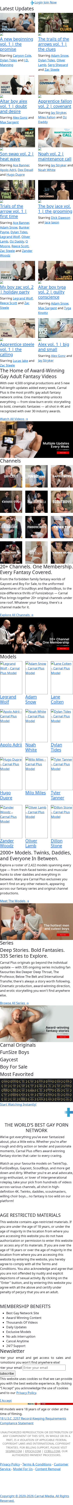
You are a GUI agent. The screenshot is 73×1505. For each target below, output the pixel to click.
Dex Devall (25, 170)
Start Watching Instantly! (18, 1104)
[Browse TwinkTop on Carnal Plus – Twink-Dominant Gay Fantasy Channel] (62, 527)
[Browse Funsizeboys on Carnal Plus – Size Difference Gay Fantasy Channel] (36, 476)
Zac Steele (52, 69)
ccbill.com (52, 1451)
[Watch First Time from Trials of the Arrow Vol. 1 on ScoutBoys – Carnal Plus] (17, 190)
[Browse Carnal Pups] (11, 552)
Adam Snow (59, 55)
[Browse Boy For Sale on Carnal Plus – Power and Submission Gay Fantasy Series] (36, 502)
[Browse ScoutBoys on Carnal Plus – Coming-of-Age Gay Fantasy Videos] (62, 502)
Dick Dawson (60, 218)
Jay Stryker (58, 112)
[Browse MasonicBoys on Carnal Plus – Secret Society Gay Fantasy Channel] (36, 527)
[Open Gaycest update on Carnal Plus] (17, 34)
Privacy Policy (10, 1464)
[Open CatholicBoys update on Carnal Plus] (17, 97)
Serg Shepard (58, 65)
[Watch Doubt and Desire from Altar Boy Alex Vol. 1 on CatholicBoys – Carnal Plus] (17, 85)
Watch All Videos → (14, 419)
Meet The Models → (14, 901)
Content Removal (48, 1469)
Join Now (50, 2)
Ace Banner (21, 165)
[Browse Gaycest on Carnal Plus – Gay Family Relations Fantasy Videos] (11, 476)
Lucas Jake (20, 361)
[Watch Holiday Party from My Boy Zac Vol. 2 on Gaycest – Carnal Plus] (17, 271)
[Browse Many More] (62, 552)
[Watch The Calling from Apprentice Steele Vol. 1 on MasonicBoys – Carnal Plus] (17, 328)
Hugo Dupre (15, 174)
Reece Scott (20, 246)
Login (39, 2)
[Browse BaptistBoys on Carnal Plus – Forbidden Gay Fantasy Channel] (62, 476)
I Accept (6, 1400)
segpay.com (14, 1451)
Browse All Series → (14, 1003)
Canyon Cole (22, 55)
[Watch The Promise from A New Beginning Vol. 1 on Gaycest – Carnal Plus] (17, 23)
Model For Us (23, 1469)
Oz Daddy (17, 241)
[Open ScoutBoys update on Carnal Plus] (17, 202)
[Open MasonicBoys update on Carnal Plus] (17, 340)
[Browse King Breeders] (36, 552)
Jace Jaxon (52, 222)
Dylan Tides (8, 60)
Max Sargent (9, 122)
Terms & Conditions (36, 1464)
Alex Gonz (20, 117)
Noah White (46, 170)
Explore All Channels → (16, 615)
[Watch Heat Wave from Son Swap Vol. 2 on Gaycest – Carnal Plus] (17, 137)
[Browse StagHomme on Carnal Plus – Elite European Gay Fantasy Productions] (11, 527)
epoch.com (33, 1451)
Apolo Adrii (8, 170)
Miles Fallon (46, 117)
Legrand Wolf (10, 237)
